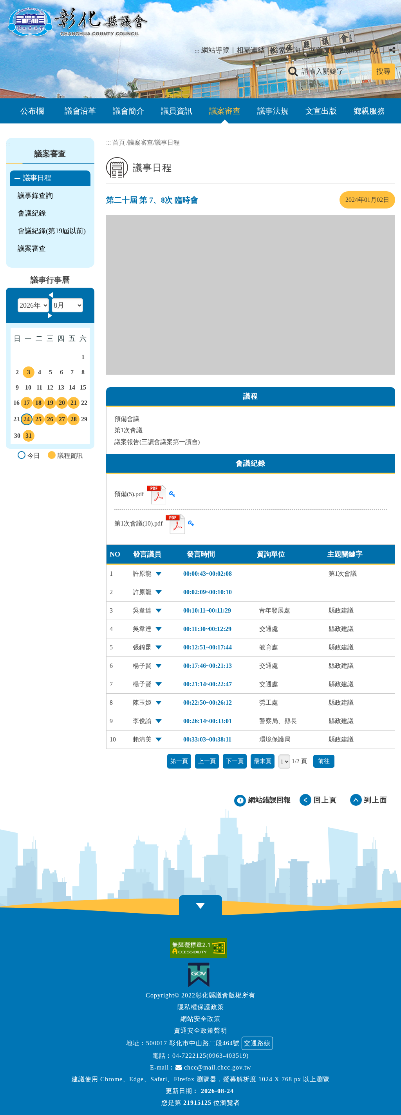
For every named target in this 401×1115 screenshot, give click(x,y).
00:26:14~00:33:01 (207, 721)
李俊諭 (142, 721)
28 (73, 420)
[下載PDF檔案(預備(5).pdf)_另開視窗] (156, 494)
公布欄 (32, 111)
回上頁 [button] (325, 800)
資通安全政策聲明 (200, 1030)
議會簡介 (128, 111)
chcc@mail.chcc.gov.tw (216, 1067)
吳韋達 (142, 610)
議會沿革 (80, 111)
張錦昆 (142, 647)
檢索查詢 (286, 50)
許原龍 (142, 573)
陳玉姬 (142, 702)
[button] (374, 51)
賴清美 (142, 739)
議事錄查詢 (35, 195)
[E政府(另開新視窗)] (201, 975)
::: (197, 50)
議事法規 (273, 111)
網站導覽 (215, 50)
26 (50, 420)
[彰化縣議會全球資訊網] (77, 22)
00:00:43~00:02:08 (207, 573)
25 (38, 420)
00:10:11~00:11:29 (207, 610)
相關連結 (251, 50)
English (350, 50)
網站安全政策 (200, 1018)
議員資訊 (176, 111)
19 (50, 404)
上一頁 (207, 761)
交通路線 (257, 1043)
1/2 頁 (299, 761)
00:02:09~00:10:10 (207, 592)
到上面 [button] (376, 800)
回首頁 (319, 50)
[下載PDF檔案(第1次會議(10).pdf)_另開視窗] (175, 524)
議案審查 (224, 111)
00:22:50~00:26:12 (207, 702)
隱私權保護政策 (200, 1007)
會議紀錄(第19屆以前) (52, 231)
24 (27, 420)
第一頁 (179, 761)
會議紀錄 (32, 213)
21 (73, 404)
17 (27, 404)
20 (62, 404)
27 (62, 420)
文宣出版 (321, 111)
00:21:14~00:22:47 (207, 684)
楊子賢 (142, 665)
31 (28, 437)
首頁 (118, 142)
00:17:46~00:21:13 (207, 665)
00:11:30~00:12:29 (207, 628)
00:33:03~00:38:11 (207, 739)
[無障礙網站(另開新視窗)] (200, 948)
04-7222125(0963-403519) (210, 1055)
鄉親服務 (369, 111)
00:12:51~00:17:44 (207, 647)
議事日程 (37, 178)
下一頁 (235, 761)
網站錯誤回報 (269, 800)
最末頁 (262, 761)
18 (38, 404)
